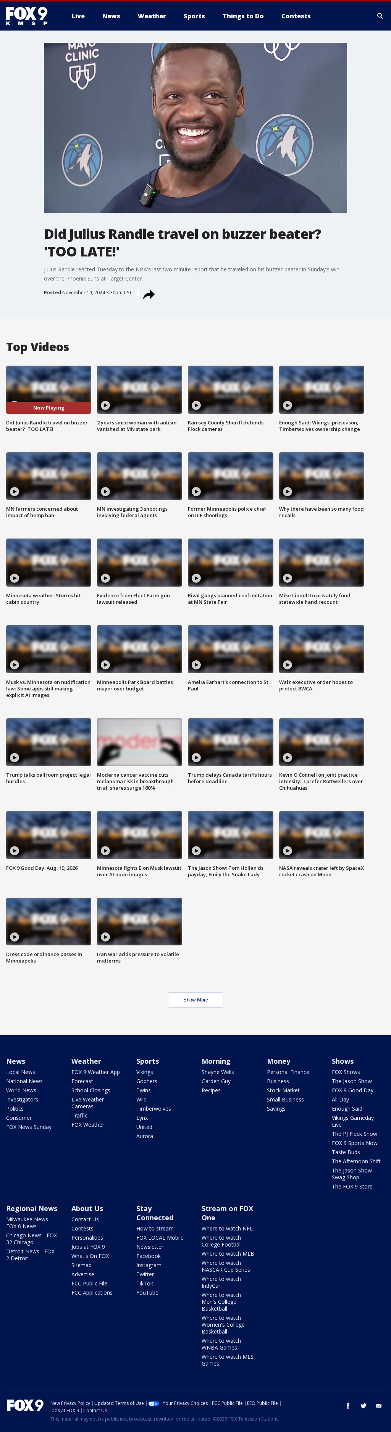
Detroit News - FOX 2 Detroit (30, 1255)
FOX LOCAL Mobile (160, 1237)
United (144, 1126)
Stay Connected (154, 1213)
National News (24, 1081)
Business (278, 1081)
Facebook (148, 1255)
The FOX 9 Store (352, 1186)
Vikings (144, 1072)
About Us (87, 1208)
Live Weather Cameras (87, 1103)
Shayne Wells (218, 1072)
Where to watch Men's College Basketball (221, 1301)
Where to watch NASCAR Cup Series (226, 1266)
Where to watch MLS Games (228, 1360)
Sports (147, 1061)
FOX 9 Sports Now (355, 1143)
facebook (348, 1406)
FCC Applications (92, 1292)
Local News (20, 1072)
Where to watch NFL (227, 1228)
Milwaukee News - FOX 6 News (29, 1223)
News (15, 1061)
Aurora (144, 1136)
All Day (340, 1099)
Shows (343, 1061)
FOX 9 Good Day (352, 1090)
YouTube (147, 1292)
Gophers (146, 1081)
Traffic (79, 1115)
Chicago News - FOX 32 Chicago (31, 1239)
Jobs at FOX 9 (88, 1246)
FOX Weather (87, 1124)
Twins (143, 1090)
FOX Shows (346, 1072)
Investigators (22, 1099)
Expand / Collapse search (380, 16)
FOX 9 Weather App (95, 1072)
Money (278, 1061)
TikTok (144, 1283)
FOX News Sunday (29, 1126)
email (379, 1406)
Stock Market (283, 1090)
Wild (141, 1099)
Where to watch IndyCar (221, 1282)
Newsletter (149, 1246)
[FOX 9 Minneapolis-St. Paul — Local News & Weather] (31, 16)
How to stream (155, 1228)
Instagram (149, 1265)
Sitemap (81, 1265)
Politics (15, 1108)
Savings (276, 1108)
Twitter (145, 1274)
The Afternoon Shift (356, 1161)
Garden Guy (216, 1081)
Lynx (142, 1117)
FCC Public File (89, 1283)
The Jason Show (352, 1081)
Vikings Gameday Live (353, 1121)
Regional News (31, 1208)
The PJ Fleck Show (354, 1133)
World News (21, 1090)
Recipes (211, 1090)
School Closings (90, 1090)
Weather (86, 1061)
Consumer (19, 1117)
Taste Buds (346, 1152)
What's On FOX (90, 1255)
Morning (216, 1061)
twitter (363, 1406)
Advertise (82, 1274)
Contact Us (85, 1219)
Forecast (82, 1081)
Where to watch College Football (222, 1241)
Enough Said (347, 1108)
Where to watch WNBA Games (221, 1344)
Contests (82, 1228)
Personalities (87, 1237)
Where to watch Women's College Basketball (223, 1324)
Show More (195, 1000)
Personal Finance (288, 1072)
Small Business (285, 1099)
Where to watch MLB (228, 1253)
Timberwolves (153, 1108)
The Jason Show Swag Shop (352, 1174)
